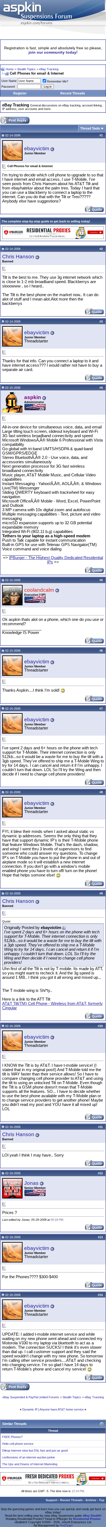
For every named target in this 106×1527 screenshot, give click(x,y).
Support (51, 1500)
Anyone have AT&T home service (62, 1409)
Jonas (31, 1183)
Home (10, 69)
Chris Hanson (18, 256)
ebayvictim (36, 148)
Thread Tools (90, 128)
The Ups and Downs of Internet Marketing (29, 1464)
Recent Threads (72, 93)
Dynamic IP (30, 1409)
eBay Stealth (92, 1515)
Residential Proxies (87, 1518)
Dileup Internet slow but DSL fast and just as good (35, 1450)
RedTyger (66, 1525)
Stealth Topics (26, 69)
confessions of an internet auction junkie (28, 1457)
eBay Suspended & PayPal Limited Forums (30, 1397)
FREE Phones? (12, 1437)
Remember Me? (57, 81)
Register (20, 93)
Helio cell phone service (17, 1443)
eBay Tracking (48, 69)
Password (8, 86)
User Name (9, 80)
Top (101, 1500)
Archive (90, 1500)
